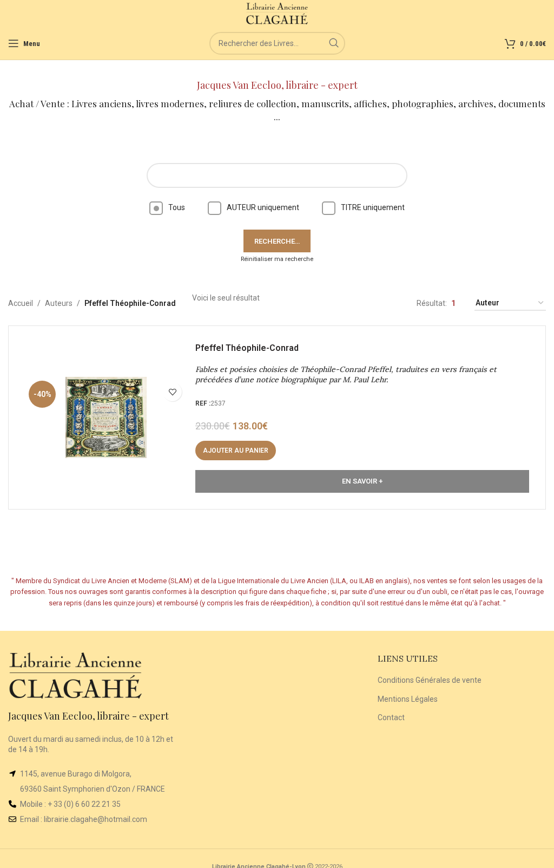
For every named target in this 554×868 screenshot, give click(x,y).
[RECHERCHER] (333, 43)
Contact (391, 717)
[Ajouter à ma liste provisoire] (172, 391)
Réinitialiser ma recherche (277, 259)
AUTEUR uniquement (263, 207)
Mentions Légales (408, 699)
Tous (176, 207)
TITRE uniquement (373, 207)
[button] (235, 450)
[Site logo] (277, 13)
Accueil (20, 303)
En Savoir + (362, 481)
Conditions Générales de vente (430, 680)
